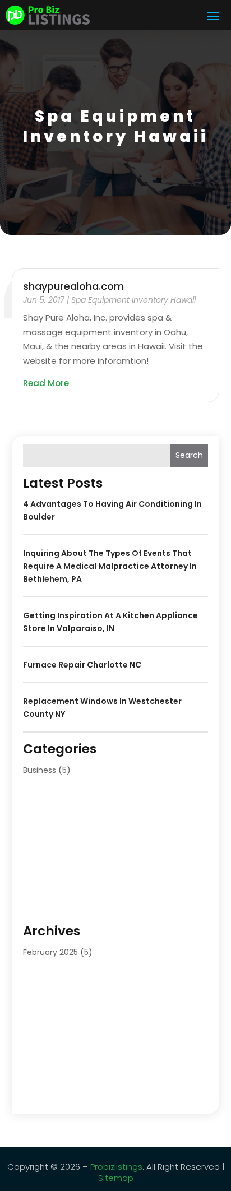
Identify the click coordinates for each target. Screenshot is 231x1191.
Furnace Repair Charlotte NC (82, 664)
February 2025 (50, 952)
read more (46, 383)
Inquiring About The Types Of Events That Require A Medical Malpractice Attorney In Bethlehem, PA (110, 566)
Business (39, 770)
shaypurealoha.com (73, 286)
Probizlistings (116, 1167)
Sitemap (115, 1178)
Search (189, 455)
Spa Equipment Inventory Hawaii (133, 299)
